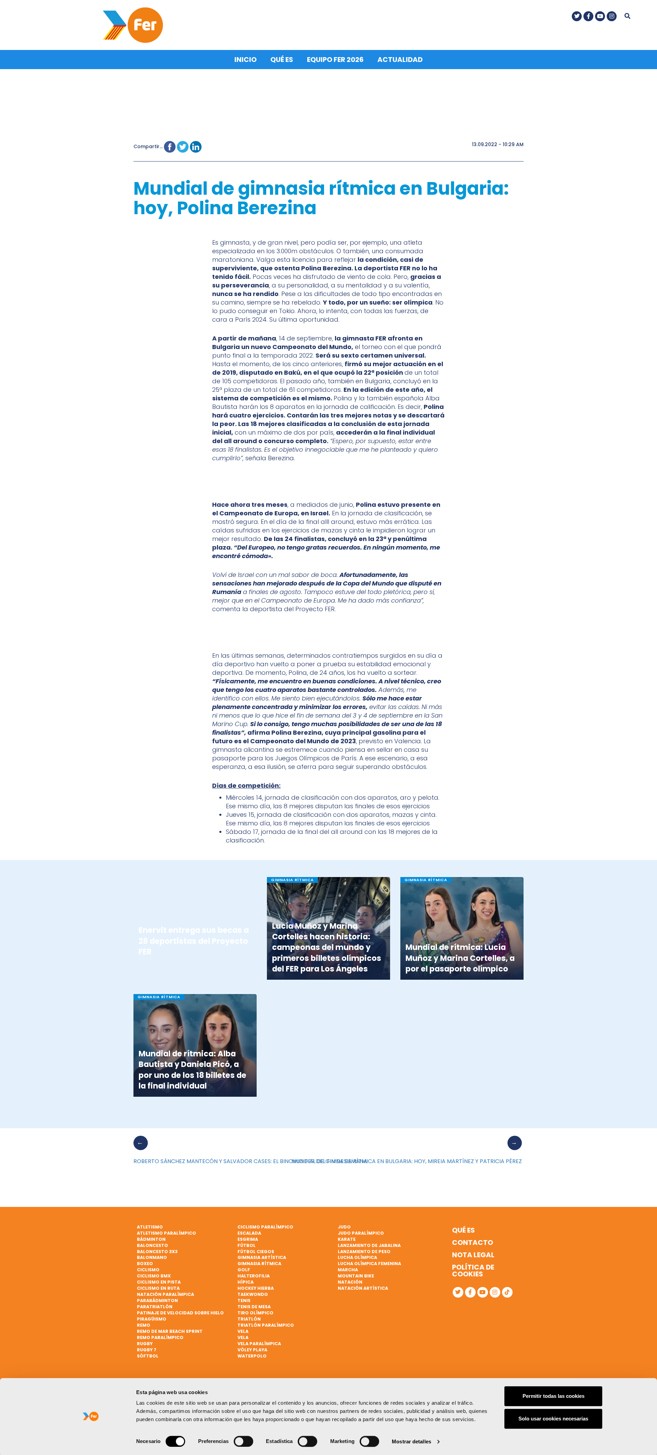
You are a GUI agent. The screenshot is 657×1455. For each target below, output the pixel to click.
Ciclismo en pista (159, 1282)
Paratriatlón (154, 1307)
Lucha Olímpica (357, 1257)
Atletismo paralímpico (166, 1233)
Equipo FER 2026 (335, 59)
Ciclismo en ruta (158, 1288)
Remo (143, 1325)
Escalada (249, 1233)
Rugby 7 (146, 1350)
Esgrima (247, 1239)
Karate (347, 1239)
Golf (243, 1270)
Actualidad (400, 59)
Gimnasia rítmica (259, 1263)
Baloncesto (152, 1245)
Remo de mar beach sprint (170, 1331)
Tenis (243, 1300)
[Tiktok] (507, 1292)
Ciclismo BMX (154, 1276)
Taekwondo (252, 1294)
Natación (350, 1282)
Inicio (245, 59)
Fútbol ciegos (255, 1251)
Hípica (245, 1282)
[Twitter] (577, 16)
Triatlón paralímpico (265, 1325)
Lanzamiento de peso (364, 1251)
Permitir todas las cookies (553, 1396)
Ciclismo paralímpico (265, 1227)
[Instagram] (612, 16)
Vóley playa (252, 1350)
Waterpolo (252, 1356)
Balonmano (152, 1257)
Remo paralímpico (160, 1337)
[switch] (243, 1441)
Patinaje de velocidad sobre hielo (180, 1313)
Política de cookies (473, 1270)
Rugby (145, 1344)
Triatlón (249, 1319)
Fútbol (246, 1245)
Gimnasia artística (261, 1257)
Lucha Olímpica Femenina (369, 1263)
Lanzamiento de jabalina (369, 1245)
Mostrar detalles (411, 1441)
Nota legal (473, 1255)
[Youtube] (600, 16)
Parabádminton (157, 1300)
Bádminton (151, 1239)
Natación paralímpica (165, 1294)
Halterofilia (253, 1276)
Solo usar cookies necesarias (553, 1418)
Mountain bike (356, 1276)
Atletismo (150, 1227)
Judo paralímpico (361, 1233)
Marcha (348, 1270)
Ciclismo (148, 1270)
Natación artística (363, 1288)
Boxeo (145, 1263)
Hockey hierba (255, 1288)
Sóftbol (147, 1356)
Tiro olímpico (255, 1313)
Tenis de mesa (254, 1307)
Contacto (472, 1242)
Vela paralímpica (259, 1344)
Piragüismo (151, 1319)
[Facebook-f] (588, 16)
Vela (242, 1331)
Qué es (281, 59)
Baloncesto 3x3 (157, 1251)
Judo (344, 1227)
